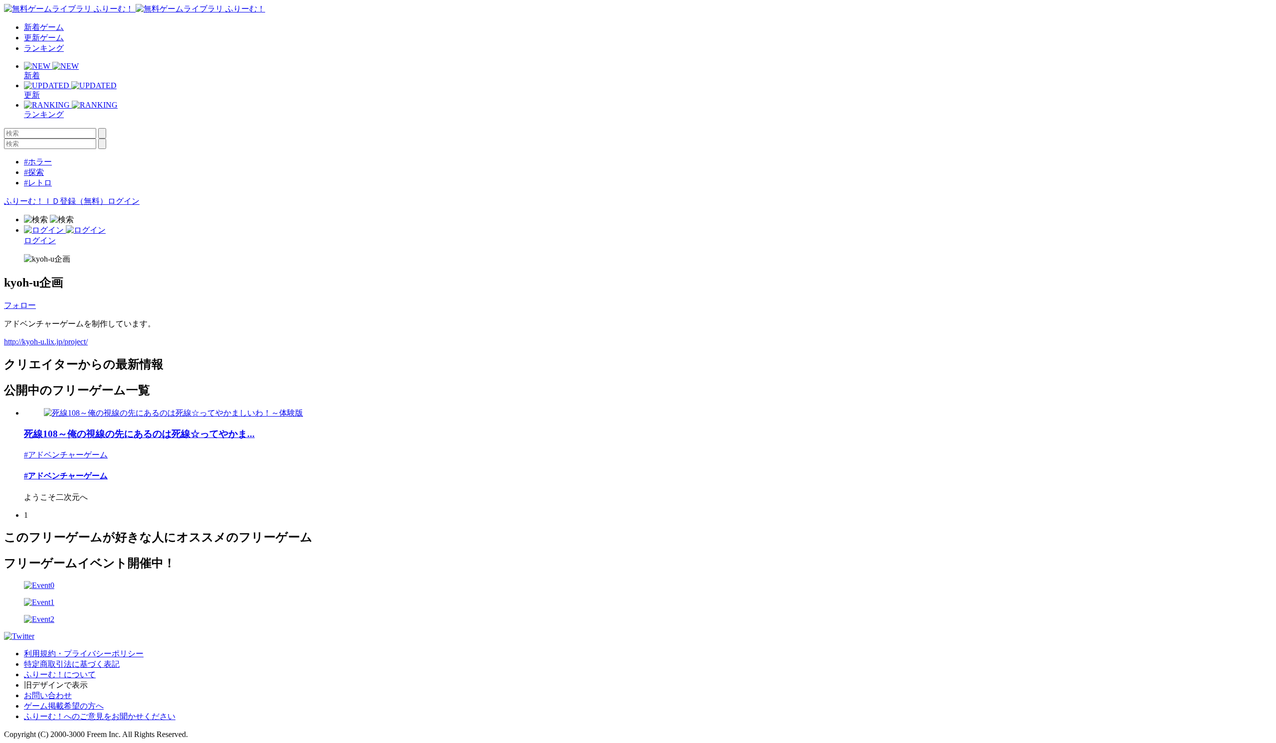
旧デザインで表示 (56, 685)
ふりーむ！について (60, 674)
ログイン (124, 201)
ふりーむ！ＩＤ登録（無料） (56, 201)
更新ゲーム (44, 37)
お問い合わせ (48, 695)
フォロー (20, 305)
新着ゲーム (44, 27)
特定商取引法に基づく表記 (72, 664)
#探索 (34, 172)
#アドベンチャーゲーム (66, 454)
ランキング (44, 48)
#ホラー (38, 161)
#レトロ (38, 182)
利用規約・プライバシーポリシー (84, 653)
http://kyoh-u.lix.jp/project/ (46, 341)
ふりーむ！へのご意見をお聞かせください (99, 716)
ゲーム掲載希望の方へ (64, 706)
